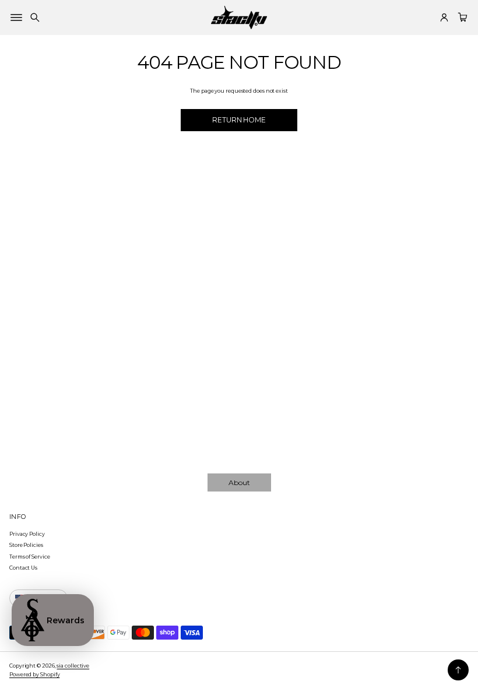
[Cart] (461, 17)
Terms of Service (29, 556)
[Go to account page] (444, 17)
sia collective (73, 665)
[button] (35, 17)
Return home (239, 119)
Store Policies (26, 545)
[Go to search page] (35, 17)
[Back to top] (458, 669)
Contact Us (23, 567)
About (239, 482)
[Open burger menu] (16, 17)
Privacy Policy (27, 534)
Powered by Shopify (34, 674)
